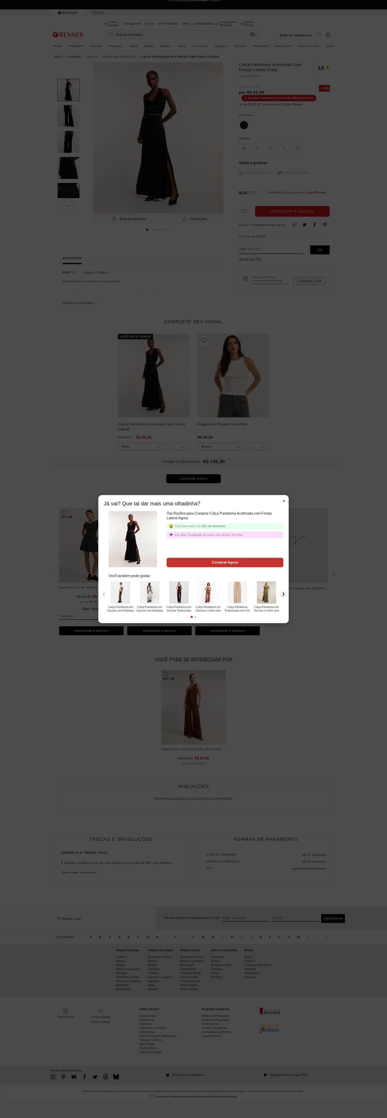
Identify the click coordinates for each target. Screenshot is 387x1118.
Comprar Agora (225, 562)
